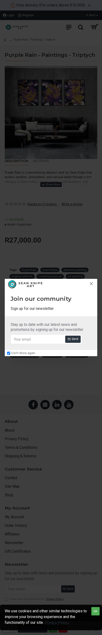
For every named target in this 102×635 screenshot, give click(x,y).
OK (95, 611)
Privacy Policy (56, 622)
